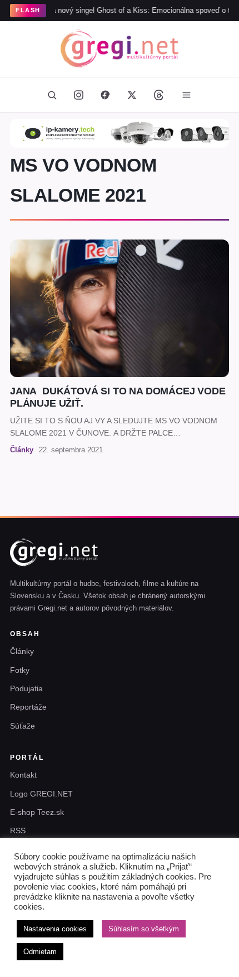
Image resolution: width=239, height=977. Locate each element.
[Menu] (186, 94)
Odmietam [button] (40, 951)
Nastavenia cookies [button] (55, 929)
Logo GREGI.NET (41, 793)
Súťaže (22, 725)
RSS (18, 830)
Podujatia (26, 688)
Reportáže (28, 706)
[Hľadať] (51, 94)
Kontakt (23, 774)
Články (22, 651)
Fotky (19, 670)
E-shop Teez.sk (37, 812)
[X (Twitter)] (131, 94)
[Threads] (158, 94)
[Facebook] (105, 94)
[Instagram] (78, 94)
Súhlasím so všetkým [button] (143, 929)
